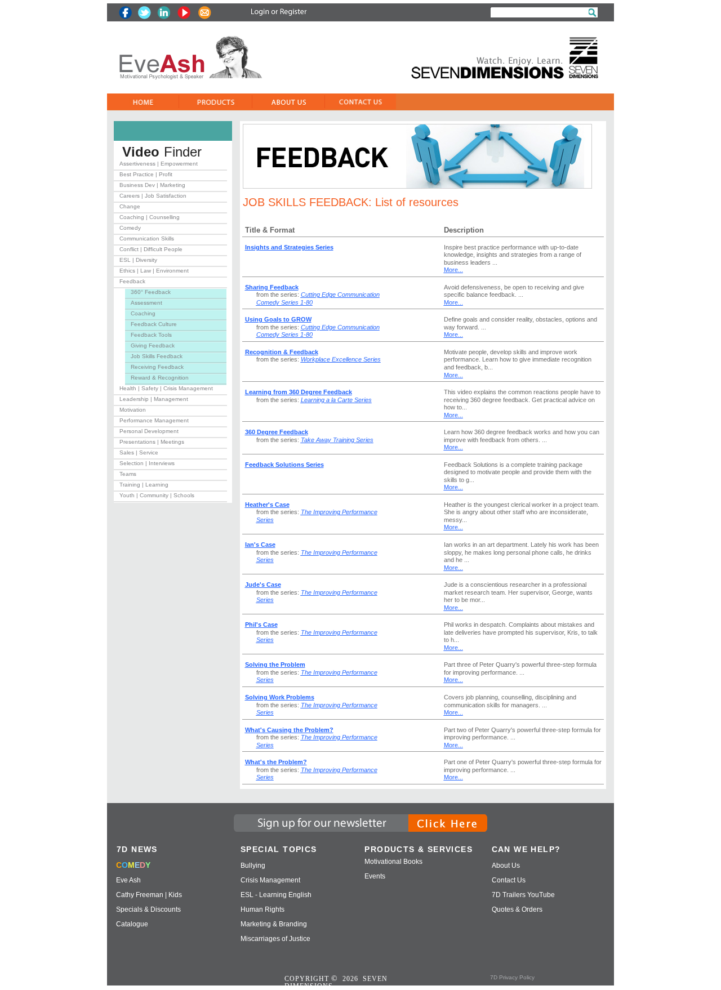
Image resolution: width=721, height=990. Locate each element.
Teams (127, 474)
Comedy (130, 228)
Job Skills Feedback (157, 356)
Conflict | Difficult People (151, 249)
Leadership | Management (153, 399)
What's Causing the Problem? (289, 729)
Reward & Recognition (160, 377)
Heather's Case (267, 504)
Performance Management (154, 420)
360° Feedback (151, 292)
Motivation (132, 410)
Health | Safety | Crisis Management (166, 388)
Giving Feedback (153, 345)
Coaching (143, 313)
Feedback (132, 281)
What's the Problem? (276, 762)
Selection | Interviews (147, 463)
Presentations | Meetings (151, 442)
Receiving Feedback (157, 367)
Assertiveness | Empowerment (158, 163)
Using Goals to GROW (278, 319)
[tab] (170, 165)
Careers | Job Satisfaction (152, 196)
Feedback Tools (151, 335)
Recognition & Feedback (281, 352)
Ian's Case (260, 544)
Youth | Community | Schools (156, 495)
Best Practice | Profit (145, 174)
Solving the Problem (275, 664)
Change (129, 206)
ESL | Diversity (138, 260)
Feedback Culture (154, 324)
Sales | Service (138, 452)
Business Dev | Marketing (152, 185)
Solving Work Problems (279, 697)
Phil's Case (261, 624)
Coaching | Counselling (149, 217)
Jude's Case (263, 584)
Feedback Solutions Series (284, 464)
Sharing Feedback (272, 287)
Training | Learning (143, 484)
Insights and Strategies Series (289, 247)
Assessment (146, 303)
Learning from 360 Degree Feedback (298, 392)
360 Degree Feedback (276, 432)
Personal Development (149, 431)
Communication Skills (146, 238)
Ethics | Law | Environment (154, 270)
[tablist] (170, 331)
